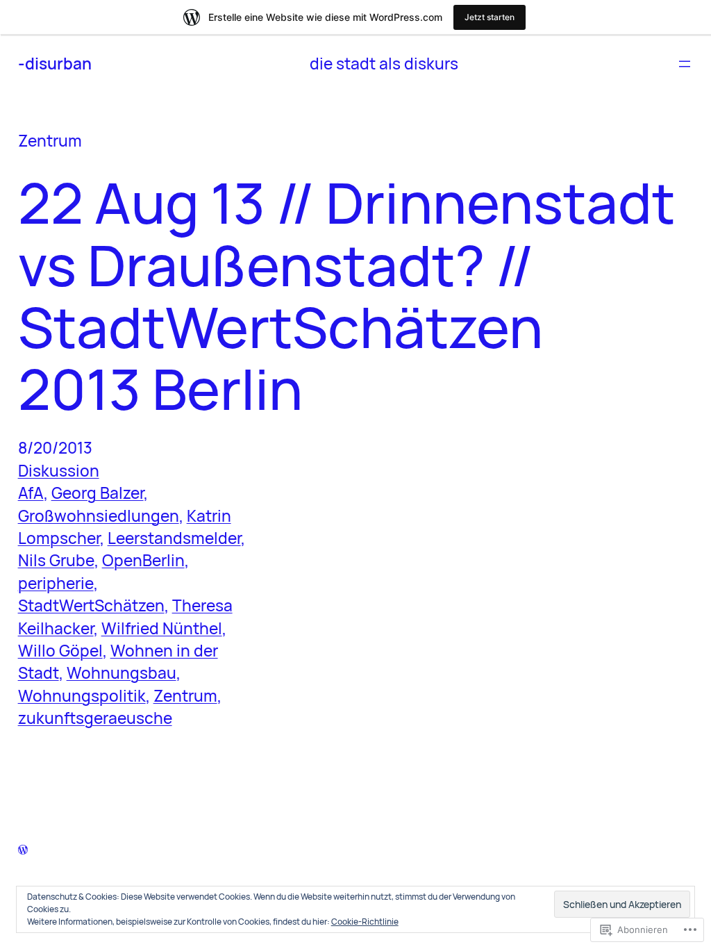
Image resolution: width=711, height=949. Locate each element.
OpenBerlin (143, 560)
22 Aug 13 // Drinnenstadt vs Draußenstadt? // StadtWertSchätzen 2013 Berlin (346, 295)
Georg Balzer (97, 493)
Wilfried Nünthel (161, 628)
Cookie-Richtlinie (365, 921)
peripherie (56, 583)
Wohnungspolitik (82, 696)
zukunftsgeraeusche (95, 718)
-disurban (55, 63)
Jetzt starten (490, 17)
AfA (31, 493)
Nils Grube (56, 560)
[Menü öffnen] (684, 64)
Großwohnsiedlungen (98, 516)
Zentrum (185, 696)
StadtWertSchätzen (91, 605)
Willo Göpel (60, 650)
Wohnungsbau (121, 673)
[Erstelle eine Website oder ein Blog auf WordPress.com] (23, 848)
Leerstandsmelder (174, 538)
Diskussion (58, 470)
